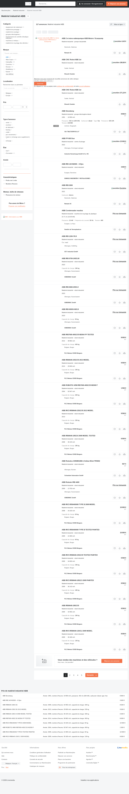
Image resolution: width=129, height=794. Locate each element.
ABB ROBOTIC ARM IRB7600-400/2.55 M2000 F (80, 385)
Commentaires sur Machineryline (40, 763)
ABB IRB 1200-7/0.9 (69, 236)
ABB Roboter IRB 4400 (70, 482)
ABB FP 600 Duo (68, 138)
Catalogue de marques (37, 766)
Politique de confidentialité (38, 756)
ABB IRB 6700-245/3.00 (70, 258)
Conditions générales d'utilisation (40, 752)
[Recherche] (37, 4)
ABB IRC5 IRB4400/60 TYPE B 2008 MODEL (78, 504)
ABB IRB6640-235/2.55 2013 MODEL (75, 360)
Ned (7, 767)
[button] (119, 53)
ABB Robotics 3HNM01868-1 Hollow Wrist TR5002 (81, 461)
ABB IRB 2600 (67, 185)
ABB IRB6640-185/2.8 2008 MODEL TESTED (78, 436)
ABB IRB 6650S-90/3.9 (70, 309)
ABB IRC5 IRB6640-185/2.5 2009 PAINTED (78, 580)
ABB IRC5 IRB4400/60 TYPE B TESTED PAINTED (80, 530)
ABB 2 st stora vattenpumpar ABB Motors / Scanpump (82, 38)
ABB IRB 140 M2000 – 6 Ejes (72, 164)
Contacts (4, 759)
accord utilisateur (84, 86)
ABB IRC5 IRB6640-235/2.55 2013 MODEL (77, 410)
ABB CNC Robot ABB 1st (71, 59)
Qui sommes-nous (7, 752)
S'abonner (40, 83)
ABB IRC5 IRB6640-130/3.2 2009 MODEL (77, 631)
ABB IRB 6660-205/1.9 (70, 287)
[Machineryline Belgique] (12, 4)
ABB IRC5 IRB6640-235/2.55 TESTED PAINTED (80, 555)
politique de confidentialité (65, 86)
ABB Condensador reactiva (72, 210)
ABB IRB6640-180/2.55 (70, 605)
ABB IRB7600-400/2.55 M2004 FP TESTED (78, 334)
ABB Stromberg (68, 111)
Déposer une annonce (111, 661)
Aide (3, 756)
